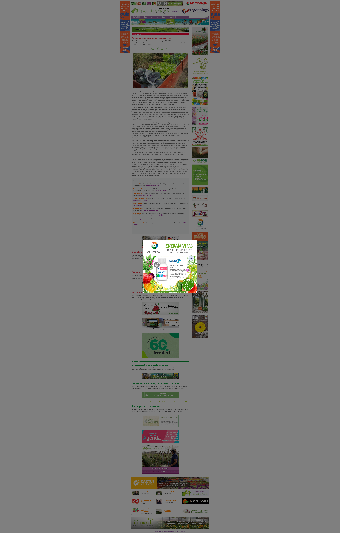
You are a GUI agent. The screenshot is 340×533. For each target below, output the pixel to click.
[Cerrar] (196, 294)
